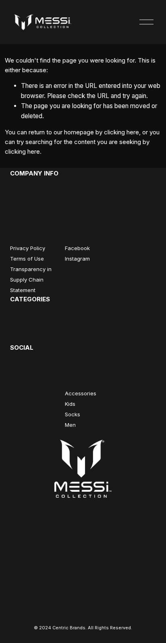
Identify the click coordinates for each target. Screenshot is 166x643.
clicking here (121, 132)
